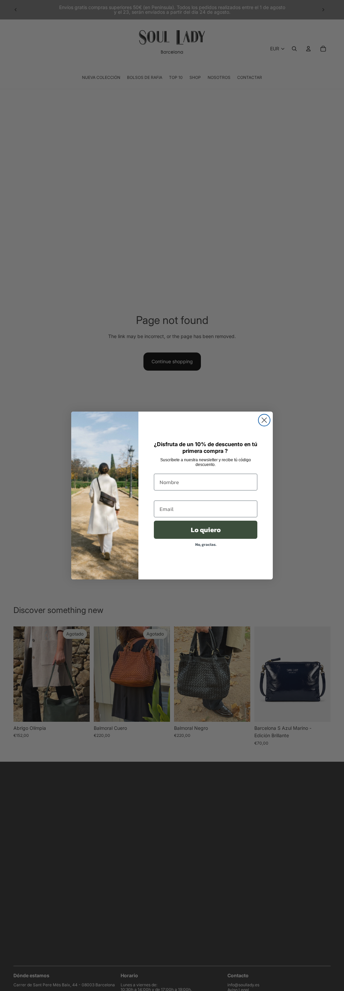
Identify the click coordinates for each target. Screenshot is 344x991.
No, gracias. (205, 544)
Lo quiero (206, 530)
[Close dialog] (264, 420)
